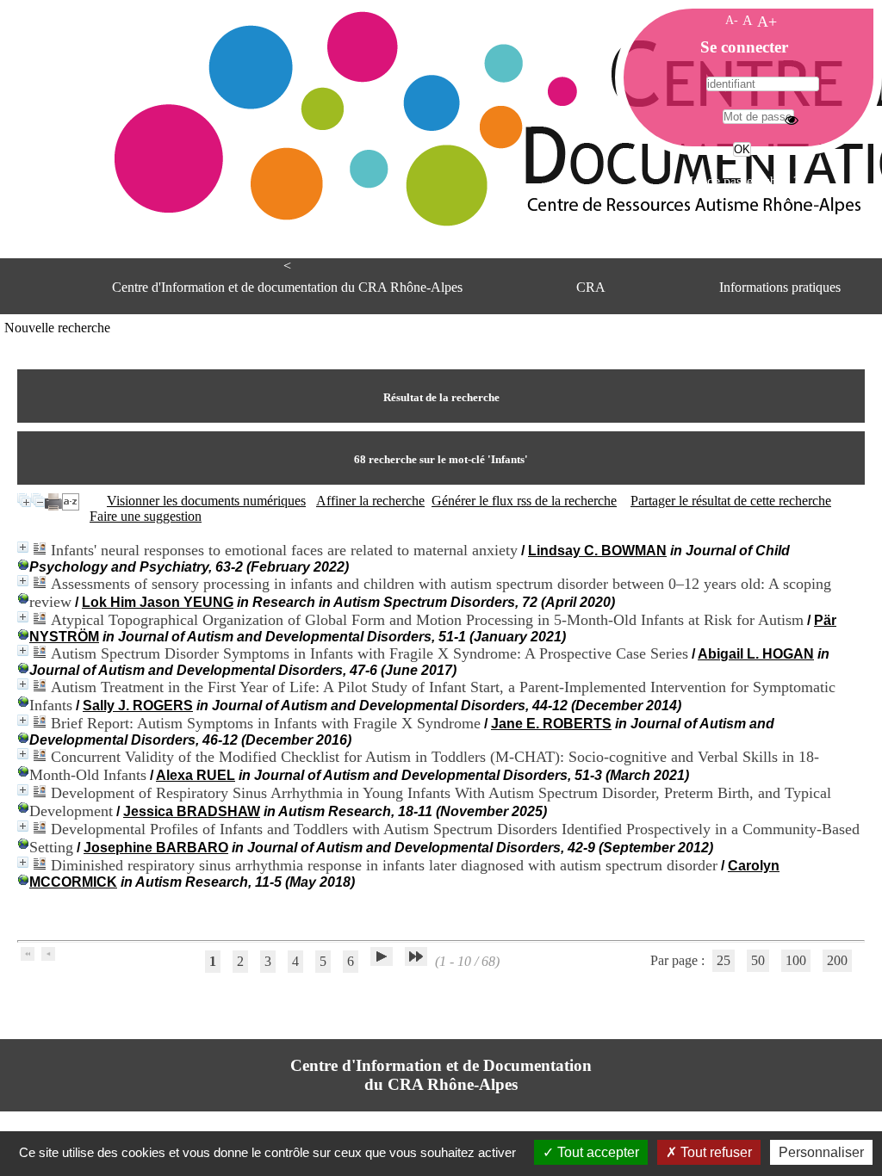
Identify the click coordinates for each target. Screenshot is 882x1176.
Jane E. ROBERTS (551, 723)
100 (796, 960)
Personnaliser (821, 1152)
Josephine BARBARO (156, 847)
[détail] (22, 547)
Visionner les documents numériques (206, 500)
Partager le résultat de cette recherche (730, 500)
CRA (591, 287)
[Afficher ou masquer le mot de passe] (791, 120)
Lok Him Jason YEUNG (157, 602)
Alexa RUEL (195, 775)
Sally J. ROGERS (138, 705)
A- (731, 20)
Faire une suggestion (146, 516)
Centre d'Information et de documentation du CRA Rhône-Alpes (287, 287)
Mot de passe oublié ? (740, 181)
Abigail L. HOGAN (756, 654)
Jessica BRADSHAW (191, 811)
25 (723, 960)
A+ (767, 21)
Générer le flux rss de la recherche (524, 500)
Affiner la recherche (370, 500)
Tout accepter (596, 1152)
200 (837, 960)
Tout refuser (714, 1152)
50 (758, 960)
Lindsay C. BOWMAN (597, 550)
